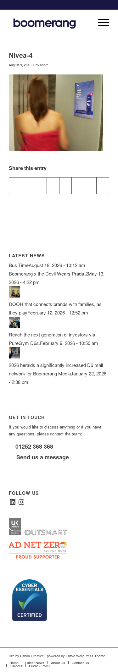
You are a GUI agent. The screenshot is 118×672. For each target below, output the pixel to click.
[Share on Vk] (78, 186)
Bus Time (19, 265)
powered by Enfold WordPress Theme (76, 655)
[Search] (86, 22)
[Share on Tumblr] (65, 186)
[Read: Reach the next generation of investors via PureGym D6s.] (14, 326)
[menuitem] (86, 22)
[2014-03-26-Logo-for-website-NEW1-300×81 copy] (49, 22)
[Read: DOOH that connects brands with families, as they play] (14, 295)
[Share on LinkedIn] (53, 186)
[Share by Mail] (103, 186)
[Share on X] (28, 186)
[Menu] (100, 22)
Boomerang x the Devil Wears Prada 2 (48, 273)
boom (44, 65)
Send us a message (42, 457)
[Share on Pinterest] (40, 186)
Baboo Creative (32, 655)
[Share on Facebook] (15, 186)
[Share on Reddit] (90, 186)
